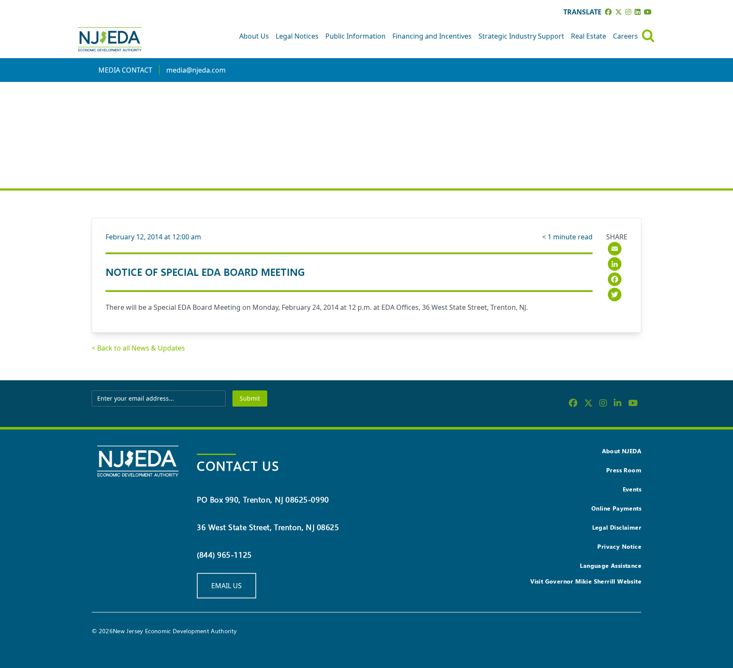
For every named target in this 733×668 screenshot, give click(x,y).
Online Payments (616, 508)
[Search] (648, 35)
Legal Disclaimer (616, 527)
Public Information (355, 36)
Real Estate (588, 36)
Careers (625, 36)
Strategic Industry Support (521, 36)
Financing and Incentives (432, 36)
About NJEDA (621, 451)
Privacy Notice (619, 546)
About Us (254, 36)
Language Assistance (610, 565)
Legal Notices (297, 36)
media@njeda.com (196, 70)
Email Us (226, 585)
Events (632, 489)
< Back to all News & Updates (138, 348)
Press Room (623, 470)
